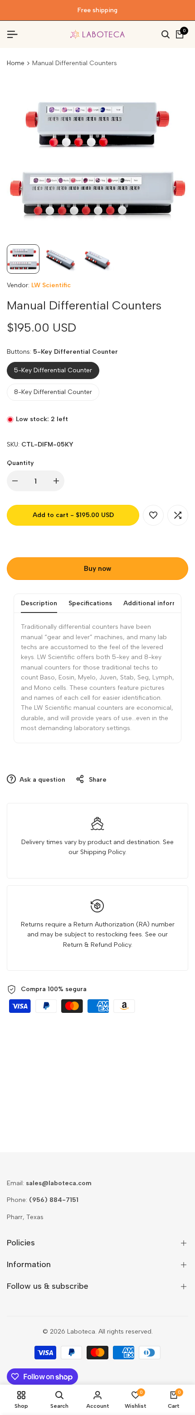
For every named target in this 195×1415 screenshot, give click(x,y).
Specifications (90, 603)
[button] (153, 515)
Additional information (158, 603)
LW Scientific (51, 285)
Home (15, 63)
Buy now (97, 569)
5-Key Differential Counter (53, 370)
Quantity (20, 463)
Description (39, 603)
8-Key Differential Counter (53, 392)
